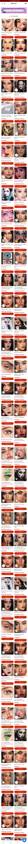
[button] (2, 3)
